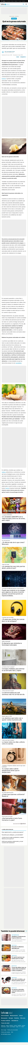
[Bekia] (3, 1)
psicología (12, 1026)
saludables (19, 363)
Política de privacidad (12, 1029)
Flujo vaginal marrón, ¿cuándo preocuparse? (12, 832)
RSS (12, 1032)
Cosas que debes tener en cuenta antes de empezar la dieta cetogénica (19, 969)
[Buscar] (23, 4)
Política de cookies (5, 1032)
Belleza (16, 1)
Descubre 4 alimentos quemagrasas (18, 947)
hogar (17, 1026)
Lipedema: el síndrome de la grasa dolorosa (18, 937)
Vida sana (22, 1018)
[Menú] (26, 4)
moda (7, 1025)
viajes (22, 1026)
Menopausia (4, 1018)
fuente (7, 488)
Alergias (11, 1018)
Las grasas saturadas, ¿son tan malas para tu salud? (18, 991)
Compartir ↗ (23, 56)
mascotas (3, 1026)
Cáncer (21, 1015)
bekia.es (3, 1025)
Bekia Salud (12, 16)
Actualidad (8, 1)
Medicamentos (14, 1015)
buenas (4, 78)
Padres (23, 1)
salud (8, 1026)
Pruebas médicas (5, 1020)
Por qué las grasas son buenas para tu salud (18, 957)
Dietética (17, 16)
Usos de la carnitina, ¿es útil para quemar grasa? (18, 979)
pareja (23, 1025)
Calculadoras (14, 1020)
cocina (15, 1025)
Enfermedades (5, 1015)
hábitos (4, 472)
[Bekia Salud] (5, 4)
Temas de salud (5, 1023)
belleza (11, 1025)
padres (19, 1025)
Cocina (19, 1)
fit (19, 1026)
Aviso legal (3, 1029)
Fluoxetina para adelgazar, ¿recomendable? (12, 834)
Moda (12, 1)
